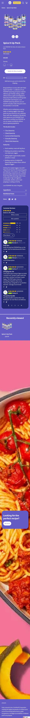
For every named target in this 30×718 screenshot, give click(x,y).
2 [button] (11, 305)
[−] (4, 65)
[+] (11, 65)
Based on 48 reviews (9, 212)
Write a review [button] (15, 215)
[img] (12, 241)
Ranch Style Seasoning (11, 141)
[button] (23, 2)
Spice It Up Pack (12, 8)
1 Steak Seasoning (10, 133)
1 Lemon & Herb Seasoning (12, 136)
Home (3, 8)
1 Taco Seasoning (9, 130)
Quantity (5, 61)
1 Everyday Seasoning (11, 138)
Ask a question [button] (15, 218)
